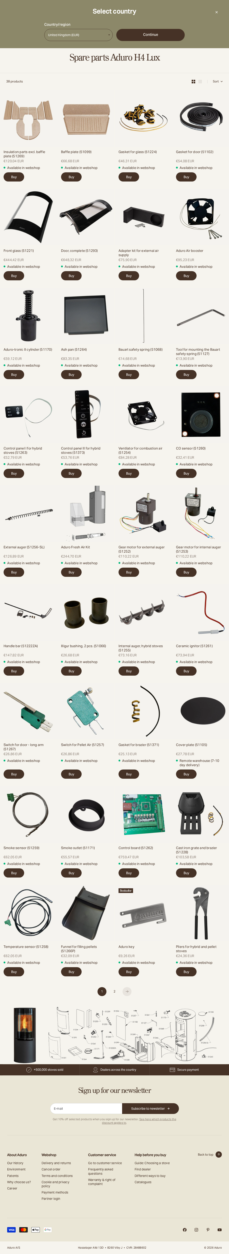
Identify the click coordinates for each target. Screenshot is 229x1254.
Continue (150, 34)
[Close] (216, 12)
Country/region (57, 24)
